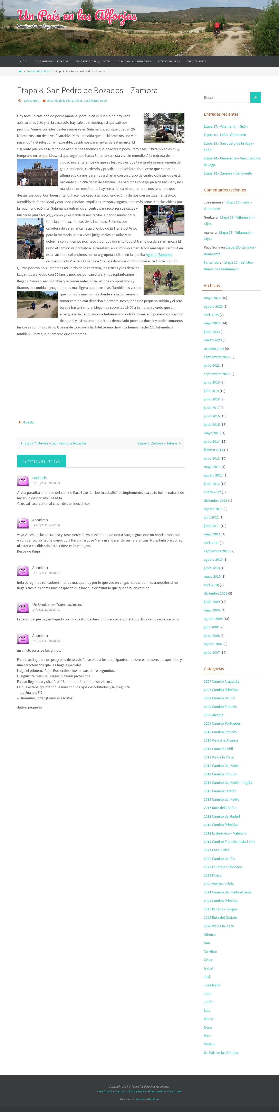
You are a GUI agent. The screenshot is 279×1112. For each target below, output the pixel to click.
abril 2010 (211, 585)
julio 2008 (211, 627)
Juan (208, 993)
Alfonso (210, 934)
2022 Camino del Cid (219, 858)
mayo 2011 (212, 534)
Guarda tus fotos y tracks (130, 1091)
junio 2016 (212, 416)
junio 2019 (212, 382)
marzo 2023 (213, 340)
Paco (103, 100)
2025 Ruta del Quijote (220, 917)
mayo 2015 (212, 433)
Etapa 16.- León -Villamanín (225, 134)
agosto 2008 (213, 618)
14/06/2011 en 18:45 (46, 641)
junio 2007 (212, 652)
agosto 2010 (213, 559)
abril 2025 (211, 314)
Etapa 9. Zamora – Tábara (158, 443)
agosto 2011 (213, 508)
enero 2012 (212, 492)
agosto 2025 (213, 306)
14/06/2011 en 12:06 (46, 525)
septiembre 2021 (217, 373)
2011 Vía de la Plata (38, 71)
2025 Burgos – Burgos (221, 909)
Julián (208, 1001)
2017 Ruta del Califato (221, 807)
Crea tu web (174, 1091)
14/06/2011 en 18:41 (46, 609)
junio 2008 (212, 635)
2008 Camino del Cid (219, 698)
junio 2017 (212, 407)
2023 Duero (212, 875)
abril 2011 (211, 542)
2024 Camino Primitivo (221, 900)
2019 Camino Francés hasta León (229, 841)
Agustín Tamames (159, 254)
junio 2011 (212, 525)
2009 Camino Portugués (222, 723)
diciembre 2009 (215, 593)
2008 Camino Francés (220, 706)
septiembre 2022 (217, 357)
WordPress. (153, 1099)
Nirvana (139, 1099)
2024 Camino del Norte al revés (228, 892)
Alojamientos (156, 1091)
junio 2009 (212, 601)
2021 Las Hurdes (216, 850)
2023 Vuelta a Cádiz (219, 883)
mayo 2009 (212, 610)
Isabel (208, 968)
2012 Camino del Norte (221, 765)
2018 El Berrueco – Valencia (225, 833)
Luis (207, 1010)
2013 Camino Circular (220, 774)
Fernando (211, 262)
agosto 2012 (213, 475)
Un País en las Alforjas (76, 15)
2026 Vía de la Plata (219, 926)
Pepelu (209, 1044)
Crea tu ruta (104, 1091)
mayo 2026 (212, 297)
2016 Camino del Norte (221, 799)
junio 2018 (212, 399)
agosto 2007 (213, 643)
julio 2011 (211, 517)
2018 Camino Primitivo (221, 824)
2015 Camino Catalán (220, 791)
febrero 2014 (213, 449)
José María (91, 100)
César (78, 100)
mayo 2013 (212, 466)
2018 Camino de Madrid (222, 816)
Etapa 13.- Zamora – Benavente (228, 173)
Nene (208, 1027)
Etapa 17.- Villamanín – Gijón (226, 126)
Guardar (29, 422)
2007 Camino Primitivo (221, 689)
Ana (207, 943)
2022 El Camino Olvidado (223, 866)
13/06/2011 (31, 100)
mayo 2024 (212, 323)
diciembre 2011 (215, 500)
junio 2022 (212, 365)
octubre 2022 (214, 348)
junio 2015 (212, 424)
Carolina (210, 951)
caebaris (39, 477)
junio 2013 (212, 458)
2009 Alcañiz (213, 715)
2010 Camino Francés (220, 732)
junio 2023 (212, 331)
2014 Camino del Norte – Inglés (228, 782)
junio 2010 (212, 568)
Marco (208, 1018)
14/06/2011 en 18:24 (46, 573)
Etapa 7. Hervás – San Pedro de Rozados (55, 443)
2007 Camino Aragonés (221, 681)
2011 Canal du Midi (218, 748)
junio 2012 (212, 483)
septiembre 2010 (217, 551)
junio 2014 (212, 441)
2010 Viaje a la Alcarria (221, 740)
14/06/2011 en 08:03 (46, 483)
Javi (207, 976)
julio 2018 (211, 390)
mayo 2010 (212, 576)
